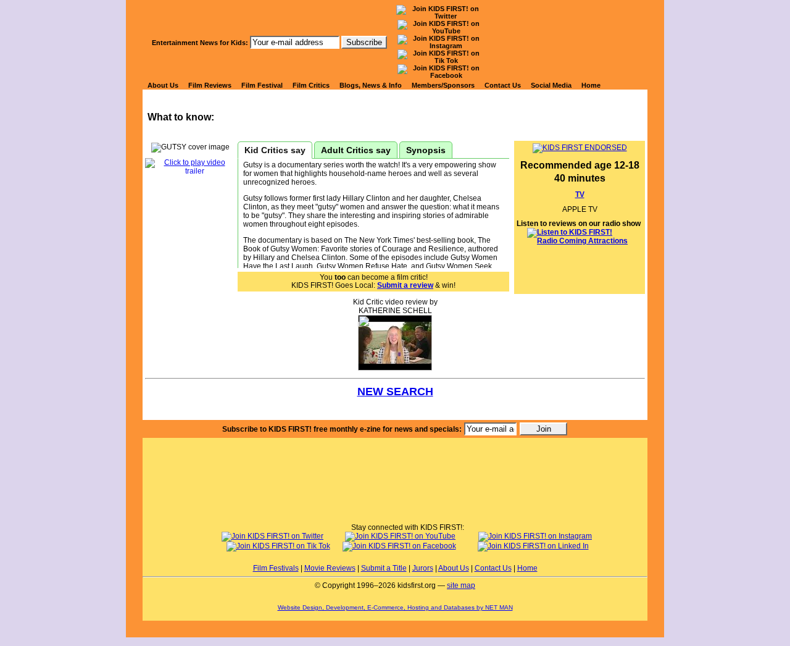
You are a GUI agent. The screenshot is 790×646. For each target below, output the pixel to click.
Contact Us (502, 85)
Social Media (551, 85)
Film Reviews (209, 85)
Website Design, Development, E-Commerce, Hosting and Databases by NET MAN (395, 607)
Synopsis (426, 150)
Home (591, 85)
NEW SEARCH (395, 391)
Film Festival (262, 85)
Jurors (422, 568)
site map (461, 585)
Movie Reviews (330, 568)
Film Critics (311, 85)
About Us (163, 85)
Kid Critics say (275, 150)
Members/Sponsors (443, 85)
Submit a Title (384, 568)
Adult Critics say (356, 150)
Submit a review (405, 285)
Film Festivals (276, 568)
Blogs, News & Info (370, 85)
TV (579, 194)
